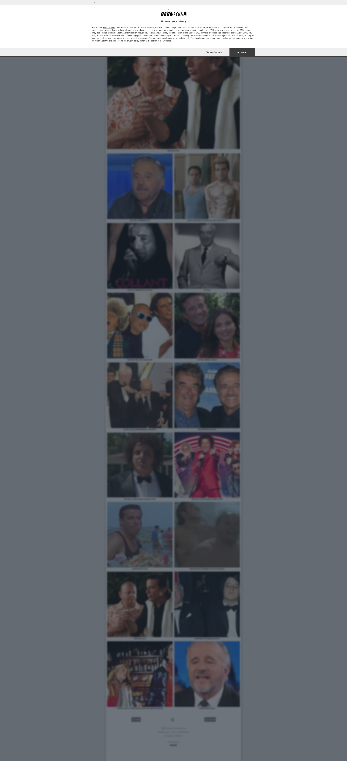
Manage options (214, 52)
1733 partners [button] (109, 27)
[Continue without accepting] (94, 2)
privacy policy (133, 41)
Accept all (242, 52)
